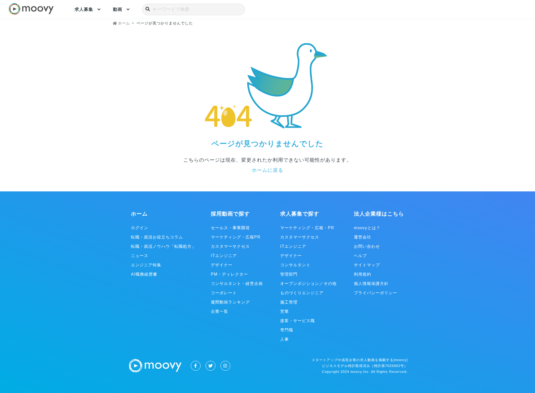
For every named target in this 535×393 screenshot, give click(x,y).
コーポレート (224, 292)
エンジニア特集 (146, 265)
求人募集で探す (299, 214)
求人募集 (84, 9)
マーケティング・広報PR (235, 237)
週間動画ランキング (230, 302)
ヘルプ (360, 255)
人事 (284, 339)
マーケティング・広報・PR (307, 227)
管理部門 (289, 274)
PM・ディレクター (229, 274)
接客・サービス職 (297, 320)
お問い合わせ (367, 246)
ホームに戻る (267, 170)
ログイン (139, 227)
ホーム (139, 214)
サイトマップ (367, 265)
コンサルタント (295, 265)
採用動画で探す (230, 214)
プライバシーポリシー (375, 292)
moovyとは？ (367, 227)
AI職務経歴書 (144, 274)
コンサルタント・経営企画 (237, 283)
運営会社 (362, 237)
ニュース (139, 255)
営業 (284, 311)
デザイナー (222, 265)
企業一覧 (219, 311)
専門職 (286, 330)
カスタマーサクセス (230, 246)
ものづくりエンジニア (302, 292)
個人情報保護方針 (371, 283)
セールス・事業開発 (230, 227)
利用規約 (362, 274)
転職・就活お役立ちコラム (157, 237)
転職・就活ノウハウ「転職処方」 (163, 246)
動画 (117, 9)
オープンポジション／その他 (308, 283)
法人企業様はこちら (379, 214)
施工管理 (289, 302)
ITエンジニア (224, 255)
